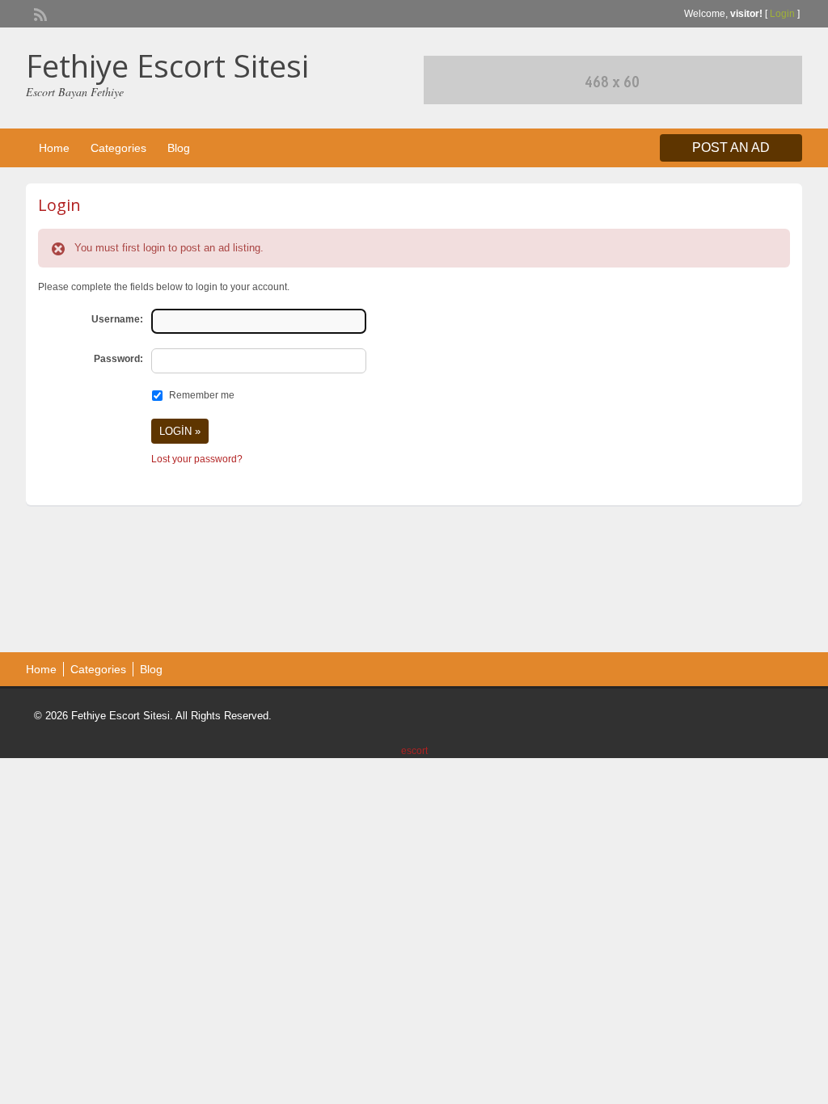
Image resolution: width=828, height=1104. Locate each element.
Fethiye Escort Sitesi (167, 65)
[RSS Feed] (38, 12)
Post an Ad (731, 147)
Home (54, 147)
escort (414, 750)
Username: (117, 319)
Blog (178, 147)
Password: (118, 358)
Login (782, 13)
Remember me (201, 395)
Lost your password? (197, 459)
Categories (118, 147)
